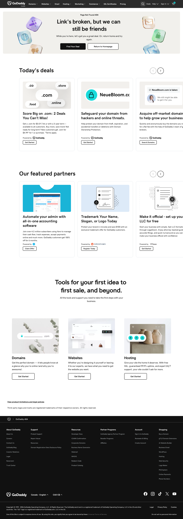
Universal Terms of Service (97, 514)
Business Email (164, 447)
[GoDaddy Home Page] (16, 495)
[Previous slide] (153, 71)
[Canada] (16, 3)
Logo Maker (163, 465)
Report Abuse (35, 438)
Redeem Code (76, 461)
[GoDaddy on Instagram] (153, 495)
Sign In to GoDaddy (142, 434)
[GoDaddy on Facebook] (145, 495)
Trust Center (11, 465)
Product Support (36, 434)
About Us (9, 434)
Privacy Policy (162, 507)
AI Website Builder (165, 443)
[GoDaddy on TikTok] (160, 495)
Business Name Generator (80, 447)
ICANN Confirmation (78, 438)
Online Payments (165, 474)
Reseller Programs (106, 438)
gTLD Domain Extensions (168, 438)
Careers (9, 438)
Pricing (123, 4)
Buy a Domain (164, 434)
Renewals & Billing (141, 438)
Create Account (140, 443)
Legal (8, 456)
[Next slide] (160, 71)
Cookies (174, 507)
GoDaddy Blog (11, 447)
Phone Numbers (164, 479)
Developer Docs (77, 434)
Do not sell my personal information (164, 514)
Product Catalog (77, 465)
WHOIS (74, 456)
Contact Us (10, 443)
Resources (34, 443)
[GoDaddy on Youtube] (174, 495)
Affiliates (103, 443)
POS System (163, 470)
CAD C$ (56, 495)
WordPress (163, 452)
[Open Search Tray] (143, 4)
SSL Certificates (110, 4)
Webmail (74, 452)
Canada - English (38, 495)
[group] (91, 114)
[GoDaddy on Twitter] (167, 495)
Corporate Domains (78, 443)
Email (57, 4)
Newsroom (10, 461)
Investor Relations (12, 452)
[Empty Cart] (173, 4)
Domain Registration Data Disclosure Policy (46, 447)
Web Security (163, 461)
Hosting (161, 456)
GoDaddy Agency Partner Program (112, 434)
